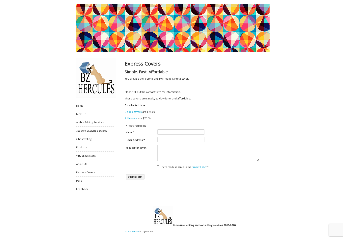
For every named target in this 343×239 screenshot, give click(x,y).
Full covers (131, 118)
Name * (130, 132)
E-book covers (133, 112)
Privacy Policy (199, 166)
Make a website (132, 231)
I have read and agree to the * (184, 166)
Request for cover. (136, 147)
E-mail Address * (135, 140)
